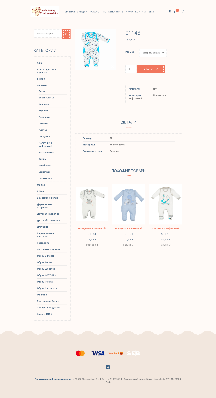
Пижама (44, 123)
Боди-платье (46, 97)
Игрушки (42, 226)
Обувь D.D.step (46, 255)
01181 (165, 234)
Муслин (43, 110)
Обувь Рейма (45, 281)
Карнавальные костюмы (46, 235)
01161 (92, 234)
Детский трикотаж (48, 220)
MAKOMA (42, 85)
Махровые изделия (48, 249)
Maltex (41, 184)
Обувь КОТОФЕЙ (46, 275)
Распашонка (46, 152)
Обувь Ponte (44, 262)
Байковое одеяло (47, 197)
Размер (129, 51)
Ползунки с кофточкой (92, 228)
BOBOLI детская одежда (46, 71)
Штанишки (45, 178)
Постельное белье (48, 301)
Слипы (42, 158)
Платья (43, 129)
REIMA (40, 191)
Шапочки (44, 171)
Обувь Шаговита (47, 288)
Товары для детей (48, 307)
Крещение (43, 242)
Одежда (42, 294)
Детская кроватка (48, 213)
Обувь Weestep (46, 268)
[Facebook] (170, 11)
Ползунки (44, 136)
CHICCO (41, 78)
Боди (42, 91)
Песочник (44, 116)
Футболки (45, 165)
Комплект (45, 104)
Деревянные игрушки (44, 206)
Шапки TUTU (44, 314)
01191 (128, 234)
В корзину (151, 68)
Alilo (39, 62)
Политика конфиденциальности (54, 378)
